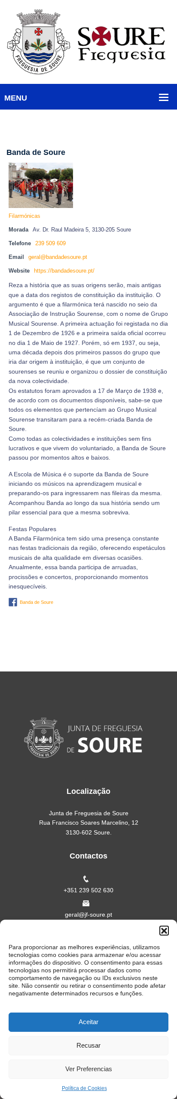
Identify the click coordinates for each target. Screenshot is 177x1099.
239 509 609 (50, 244)
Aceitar (88, 1021)
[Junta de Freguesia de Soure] (88, 41)
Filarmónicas (24, 216)
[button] (164, 930)
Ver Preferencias (88, 1068)
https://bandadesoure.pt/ (64, 271)
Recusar (88, 1045)
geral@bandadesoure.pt (57, 257)
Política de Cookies (84, 1088)
